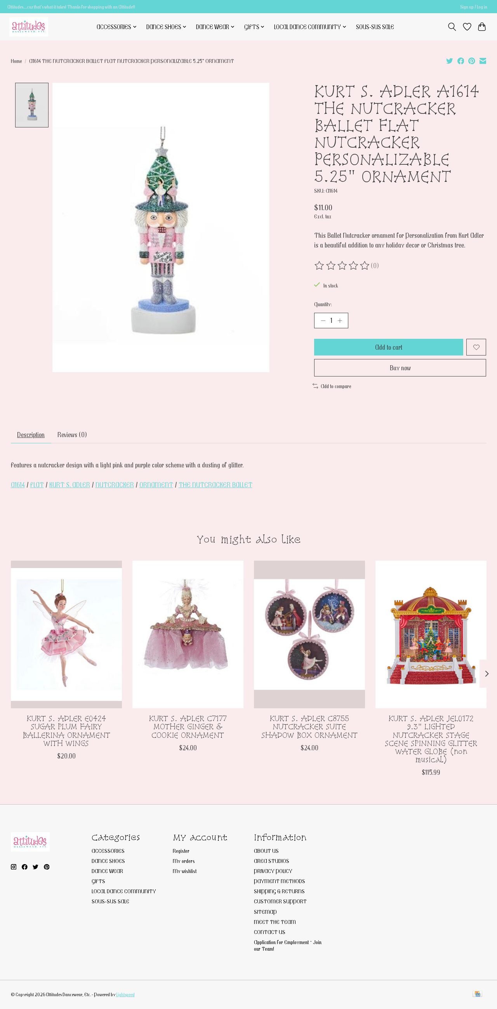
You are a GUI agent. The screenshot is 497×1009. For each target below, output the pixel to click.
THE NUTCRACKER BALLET (215, 485)
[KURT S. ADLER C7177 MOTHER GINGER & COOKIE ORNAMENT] (187, 634)
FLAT (37, 485)
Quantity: (323, 304)
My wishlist (184, 871)
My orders (184, 860)
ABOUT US (266, 850)
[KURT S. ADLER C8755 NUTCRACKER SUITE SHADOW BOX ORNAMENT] (309, 634)
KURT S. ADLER (69, 485)
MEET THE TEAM (275, 921)
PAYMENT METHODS (279, 881)
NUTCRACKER (115, 485)
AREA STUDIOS (271, 860)
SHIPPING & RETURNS (279, 891)
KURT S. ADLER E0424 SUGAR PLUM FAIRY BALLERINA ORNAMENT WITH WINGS (66, 731)
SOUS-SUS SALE (375, 26)
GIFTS (98, 881)
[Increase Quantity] (339, 320)
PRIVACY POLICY (273, 871)
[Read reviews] (342, 266)
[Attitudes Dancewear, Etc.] (28, 26)
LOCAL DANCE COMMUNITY (124, 891)
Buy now (400, 368)
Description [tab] (31, 434)
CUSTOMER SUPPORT (280, 901)
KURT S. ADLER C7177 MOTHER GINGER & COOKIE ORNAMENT (188, 726)
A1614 (18, 485)
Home (16, 61)
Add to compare (336, 386)
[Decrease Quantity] (323, 320)
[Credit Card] (477, 994)
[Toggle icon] (451, 27)
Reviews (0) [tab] (72, 434)
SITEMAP (265, 911)
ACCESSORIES (108, 850)
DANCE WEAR (107, 871)
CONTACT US (269, 932)
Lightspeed (125, 994)
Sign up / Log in (473, 7)
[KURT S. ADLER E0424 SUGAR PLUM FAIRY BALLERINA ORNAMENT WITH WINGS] (66, 634)
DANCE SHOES (108, 860)
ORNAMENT (156, 485)
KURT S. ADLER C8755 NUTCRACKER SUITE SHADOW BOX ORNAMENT (309, 726)
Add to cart (388, 347)
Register (181, 850)
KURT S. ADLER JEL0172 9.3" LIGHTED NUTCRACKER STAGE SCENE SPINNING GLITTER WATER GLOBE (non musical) (431, 739)
